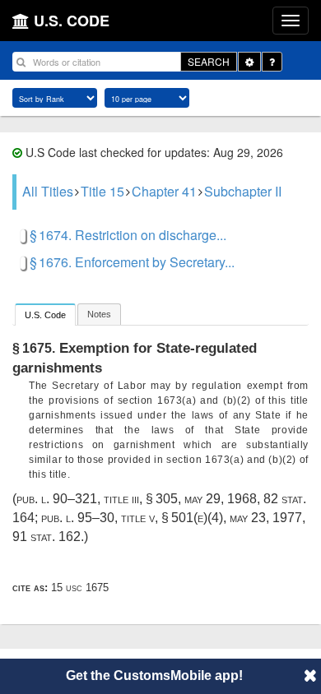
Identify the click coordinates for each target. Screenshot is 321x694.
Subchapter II (242, 191)
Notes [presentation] (99, 314)
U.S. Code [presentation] (45, 315)
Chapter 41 (164, 191)
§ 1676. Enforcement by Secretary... (132, 261)
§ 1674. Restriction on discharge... (128, 234)
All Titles (47, 191)
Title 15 (102, 191)
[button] (310, 675)
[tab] (45, 314)
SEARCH (209, 61)
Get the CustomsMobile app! (154, 675)
